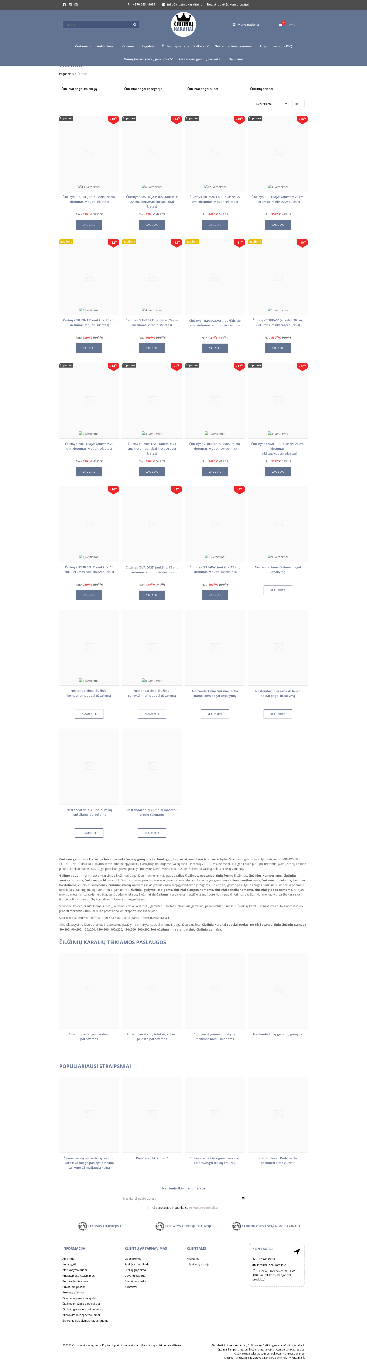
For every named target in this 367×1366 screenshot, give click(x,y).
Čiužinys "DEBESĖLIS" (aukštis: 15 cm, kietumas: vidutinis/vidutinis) (89, 569)
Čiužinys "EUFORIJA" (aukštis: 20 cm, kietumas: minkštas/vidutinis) (277, 199)
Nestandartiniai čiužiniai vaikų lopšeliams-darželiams (89, 812)
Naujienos (236, 59)
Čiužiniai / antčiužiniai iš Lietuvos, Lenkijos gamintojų (255, 1357)
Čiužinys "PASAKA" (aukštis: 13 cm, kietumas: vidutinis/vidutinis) (215, 569)
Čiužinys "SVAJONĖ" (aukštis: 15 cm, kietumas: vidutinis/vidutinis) (152, 569)
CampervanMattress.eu (290, 1349)
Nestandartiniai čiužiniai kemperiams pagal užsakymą (89, 693)
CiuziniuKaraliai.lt (294, 1345)
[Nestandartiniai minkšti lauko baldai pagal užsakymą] (278, 647)
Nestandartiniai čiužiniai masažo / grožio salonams (152, 812)
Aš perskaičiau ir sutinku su (185, 1208)
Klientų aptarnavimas (146, 1248)
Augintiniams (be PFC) (276, 46)
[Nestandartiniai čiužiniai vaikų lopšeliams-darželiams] (89, 766)
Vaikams (128, 46)
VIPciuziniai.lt (297, 1357)
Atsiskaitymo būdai (74, 1270)
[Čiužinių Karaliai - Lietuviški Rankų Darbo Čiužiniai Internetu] (183, 24)
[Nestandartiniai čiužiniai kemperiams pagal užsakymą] (89, 647)
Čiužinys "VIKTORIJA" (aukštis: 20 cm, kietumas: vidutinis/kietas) (89, 446)
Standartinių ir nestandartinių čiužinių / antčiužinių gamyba (247, 1345)
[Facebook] (64, 4)
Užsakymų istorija (198, 1264)
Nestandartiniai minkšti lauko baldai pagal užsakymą (277, 693)
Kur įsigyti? (69, 1264)
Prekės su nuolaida (137, 1264)
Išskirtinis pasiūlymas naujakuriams (85, 1320)
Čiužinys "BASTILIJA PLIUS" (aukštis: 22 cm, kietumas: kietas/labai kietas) (152, 201)
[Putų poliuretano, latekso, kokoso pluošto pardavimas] (152, 991)
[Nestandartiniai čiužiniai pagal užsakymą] (278, 524)
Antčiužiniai (105, 46)
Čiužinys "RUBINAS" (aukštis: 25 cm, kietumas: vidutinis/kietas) (89, 322)
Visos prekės (133, 1259)
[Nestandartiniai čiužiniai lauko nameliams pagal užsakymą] (215, 647)
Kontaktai (131, 1287)
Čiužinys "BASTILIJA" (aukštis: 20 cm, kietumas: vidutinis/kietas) (89, 199)
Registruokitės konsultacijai (228, 4)
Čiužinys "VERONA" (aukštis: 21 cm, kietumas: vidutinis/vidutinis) (215, 446)
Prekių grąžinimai (73, 1292)
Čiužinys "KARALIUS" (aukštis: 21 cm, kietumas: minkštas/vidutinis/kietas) (278, 448)
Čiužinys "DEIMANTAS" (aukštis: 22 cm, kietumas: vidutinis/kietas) (215, 199)
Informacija (73, 1248)
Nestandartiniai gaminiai (234, 46)
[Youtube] (76, 4)
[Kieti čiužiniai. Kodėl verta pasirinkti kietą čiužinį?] (278, 1114)
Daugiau (89, 225)
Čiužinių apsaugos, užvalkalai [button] (183, 46)
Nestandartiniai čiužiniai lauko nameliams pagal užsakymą (215, 693)
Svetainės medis (135, 1281)
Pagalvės (148, 46)
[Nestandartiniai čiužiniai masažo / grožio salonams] (152, 766)
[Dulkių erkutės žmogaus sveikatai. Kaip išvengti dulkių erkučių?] (215, 1114)
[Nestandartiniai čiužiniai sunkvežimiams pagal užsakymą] (152, 647)
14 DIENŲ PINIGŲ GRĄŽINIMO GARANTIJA (271, 1226)
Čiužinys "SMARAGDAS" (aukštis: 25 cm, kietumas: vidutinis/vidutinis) (215, 323)
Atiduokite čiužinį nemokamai (81, 1315)
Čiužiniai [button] (81, 46)
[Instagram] (70, 4)
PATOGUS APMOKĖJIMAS (105, 1226)
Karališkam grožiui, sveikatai (199, 59)
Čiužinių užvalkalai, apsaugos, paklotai (257, 1353)
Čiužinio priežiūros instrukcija (81, 1304)
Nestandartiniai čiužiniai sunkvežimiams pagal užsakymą (152, 693)
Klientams (196, 1248)
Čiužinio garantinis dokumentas (82, 1309)
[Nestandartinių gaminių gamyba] (278, 991)
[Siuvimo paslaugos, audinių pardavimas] (89, 991)
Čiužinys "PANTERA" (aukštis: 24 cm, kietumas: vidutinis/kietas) (152, 322)
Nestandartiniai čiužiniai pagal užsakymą (278, 569)
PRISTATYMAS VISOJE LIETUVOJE (188, 1226)
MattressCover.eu (294, 1353)
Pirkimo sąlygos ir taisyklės (79, 1298)
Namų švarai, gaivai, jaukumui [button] (146, 59)
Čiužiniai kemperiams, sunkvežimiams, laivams (245, 1349)
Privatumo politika (74, 1287)
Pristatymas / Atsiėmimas (78, 1276)
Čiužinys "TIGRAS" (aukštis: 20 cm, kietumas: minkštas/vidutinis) (278, 322)
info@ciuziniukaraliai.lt (184, 4)
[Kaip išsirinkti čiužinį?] (152, 1114)
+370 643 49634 (143, 4)
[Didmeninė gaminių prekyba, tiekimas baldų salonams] (215, 991)
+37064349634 (266, 1259)
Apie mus (68, 1259)
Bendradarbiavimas (75, 1281)
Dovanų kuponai (135, 1276)
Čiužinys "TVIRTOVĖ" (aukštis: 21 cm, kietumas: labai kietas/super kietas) (152, 448)
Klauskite (277, 590)
